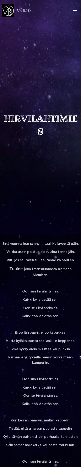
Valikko (75, 10)
